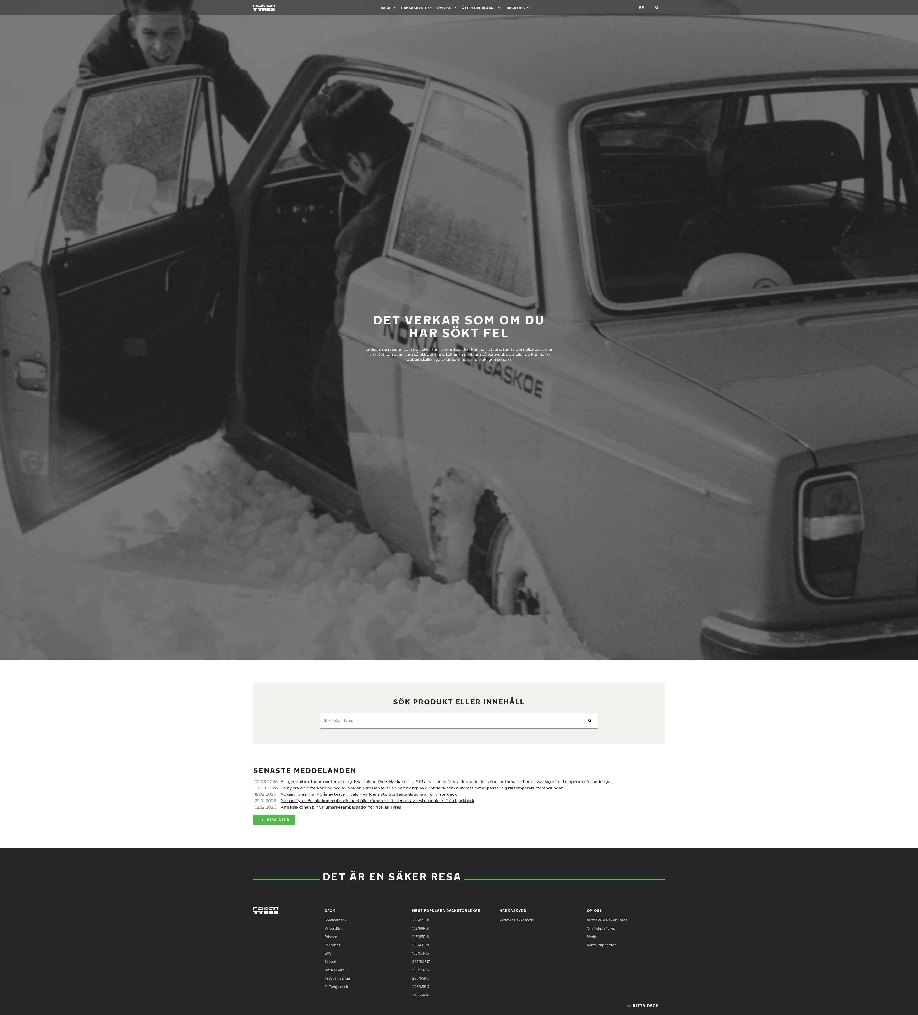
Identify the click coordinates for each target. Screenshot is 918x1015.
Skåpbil (330, 962)
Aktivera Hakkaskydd (516, 920)
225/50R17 (421, 962)
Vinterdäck (334, 928)
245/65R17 (421, 987)
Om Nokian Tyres (601, 928)
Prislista (331, 937)
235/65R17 (421, 978)
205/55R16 (421, 920)
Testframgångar (338, 978)
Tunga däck (338, 987)
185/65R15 (420, 953)
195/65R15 (420, 928)
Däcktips (516, 7)
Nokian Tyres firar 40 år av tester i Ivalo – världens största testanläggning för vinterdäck (369, 794)
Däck (385, 7)
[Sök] (657, 7)
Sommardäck (335, 920)
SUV (328, 953)
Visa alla (278, 819)
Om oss (444, 7)
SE (641, 7)
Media (592, 937)
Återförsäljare (479, 7)
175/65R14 (420, 995)
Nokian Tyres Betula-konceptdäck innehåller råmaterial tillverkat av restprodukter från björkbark (377, 800)
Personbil (332, 945)
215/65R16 (420, 937)
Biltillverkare (335, 970)
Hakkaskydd (413, 7)
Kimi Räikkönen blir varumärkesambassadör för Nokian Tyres (341, 807)
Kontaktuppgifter (601, 945)
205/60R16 (421, 945)
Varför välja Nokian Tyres (607, 920)
